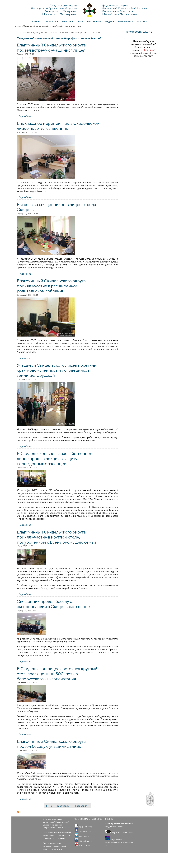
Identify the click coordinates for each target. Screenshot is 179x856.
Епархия (66, 21)
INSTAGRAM (85, 841)
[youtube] (76, 844)
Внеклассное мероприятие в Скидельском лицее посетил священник (58, 126)
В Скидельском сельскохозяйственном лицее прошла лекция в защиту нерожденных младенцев (55, 458)
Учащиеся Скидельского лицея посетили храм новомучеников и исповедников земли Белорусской (56, 370)
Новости (51, 21)
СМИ (79, 21)
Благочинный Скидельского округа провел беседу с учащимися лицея (51, 744)
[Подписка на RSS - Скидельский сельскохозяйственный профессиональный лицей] (67, 812)
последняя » (82, 806)
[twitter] (76, 835)
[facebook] (76, 830)
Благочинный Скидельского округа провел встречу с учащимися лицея (51, 47)
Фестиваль (93, 21)
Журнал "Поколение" (121, 832)
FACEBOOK (84, 831)
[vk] (76, 826)
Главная (35, 21)
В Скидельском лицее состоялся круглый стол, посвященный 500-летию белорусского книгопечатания (57, 673)
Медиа (109, 21)
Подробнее (25, 116)
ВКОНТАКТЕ (85, 827)
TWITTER (83, 836)
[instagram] (76, 840)
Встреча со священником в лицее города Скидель (56, 207)
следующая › (64, 806)
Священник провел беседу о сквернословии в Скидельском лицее (53, 604)
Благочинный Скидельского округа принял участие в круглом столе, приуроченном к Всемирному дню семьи (56, 537)
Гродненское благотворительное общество (119, 842)
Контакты (142, 21)
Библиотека (125, 21)
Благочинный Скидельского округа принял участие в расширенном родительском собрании (51, 285)
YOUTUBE (84, 845)
